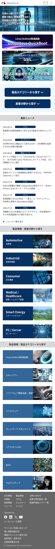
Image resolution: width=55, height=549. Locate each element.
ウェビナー (20, 502)
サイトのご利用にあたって (15, 528)
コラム (19, 499)
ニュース (8, 506)
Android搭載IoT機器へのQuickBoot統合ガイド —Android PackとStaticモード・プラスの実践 (27, 187)
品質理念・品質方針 (12, 538)
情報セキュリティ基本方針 (15, 534)
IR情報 (7, 499)
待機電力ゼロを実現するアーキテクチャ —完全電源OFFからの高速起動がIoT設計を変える (27, 213)
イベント (20, 506)
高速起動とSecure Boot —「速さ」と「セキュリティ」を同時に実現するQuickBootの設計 (27, 200)
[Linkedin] (11, 517)
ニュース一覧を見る (14, 221)
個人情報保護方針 (11, 531)
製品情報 (20, 495)
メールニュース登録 (12, 521)
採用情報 (8, 502)
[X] (16, 517)
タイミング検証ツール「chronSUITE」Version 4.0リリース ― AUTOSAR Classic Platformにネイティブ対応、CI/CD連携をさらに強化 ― (27, 159)
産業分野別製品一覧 (38, 499)
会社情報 (8, 495)
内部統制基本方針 (11, 541)
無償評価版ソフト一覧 (39, 502)
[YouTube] (21, 517)
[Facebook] (6, 517)
